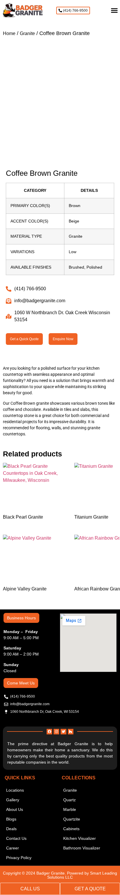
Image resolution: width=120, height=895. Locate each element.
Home (9, 33)
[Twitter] (63, 731)
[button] (114, 10)
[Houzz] (70, 731)
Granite (27, 33)
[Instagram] (56, 731)
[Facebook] (49, 731)
